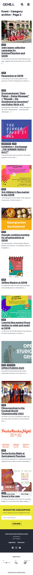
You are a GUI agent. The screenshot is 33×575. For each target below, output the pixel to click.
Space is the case (10, 496)
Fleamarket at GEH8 (12, 75)
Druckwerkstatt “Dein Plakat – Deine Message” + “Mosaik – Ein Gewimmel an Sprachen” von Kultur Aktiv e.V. (15, 99)
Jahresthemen (6, 144)
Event (3, 45)
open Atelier (11, 365)
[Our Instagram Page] (16, 547)
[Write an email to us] (20, 547)
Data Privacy (21, 542)
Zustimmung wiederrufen (16, 572)
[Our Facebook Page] (13, 547)
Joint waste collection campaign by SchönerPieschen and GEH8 (13, 52)
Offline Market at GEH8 (14, 282)
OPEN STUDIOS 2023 (12, 368)
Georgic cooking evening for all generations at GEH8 (15, 237)
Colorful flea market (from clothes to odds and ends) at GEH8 (15, 325)
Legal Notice (12, 542)
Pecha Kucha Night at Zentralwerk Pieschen (13, 455)
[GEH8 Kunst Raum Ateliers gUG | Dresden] (8, 4)
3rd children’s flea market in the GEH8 (15, 194)
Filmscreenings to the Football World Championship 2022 (13, 410)
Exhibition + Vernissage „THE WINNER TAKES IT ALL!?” (14, 149)
